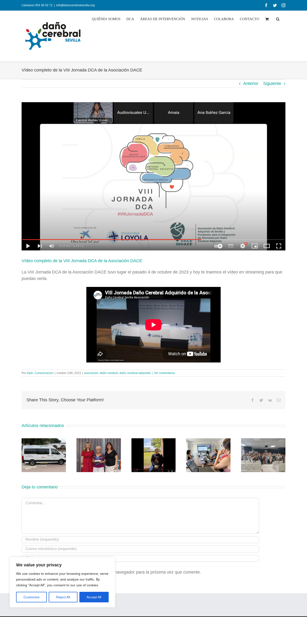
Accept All (94, 597)
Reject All (63, 597)
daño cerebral (109, 373)
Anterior (250, 83)
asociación (91, 373)
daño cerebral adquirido (135, 373)
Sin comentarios (164, 373)
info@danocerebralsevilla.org (75, 5)
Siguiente (272, 83)
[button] (277, 19)
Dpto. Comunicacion (40, 373)
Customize (32, 597)
